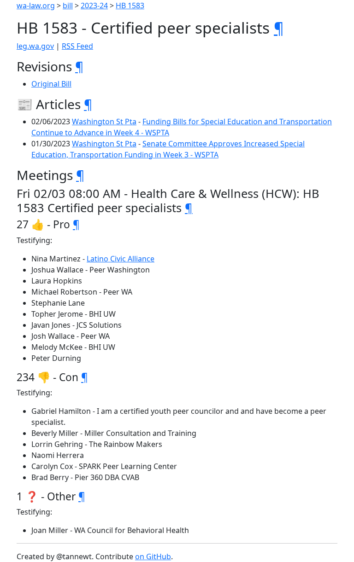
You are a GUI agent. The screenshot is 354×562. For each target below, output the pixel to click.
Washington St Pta (104, 121)
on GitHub (153, 556)
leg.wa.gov (35, 46)
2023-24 (94, 5)
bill (68, 5)
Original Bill (51, 84)
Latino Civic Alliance (120, 259)
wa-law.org (36, 5)
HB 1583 (130, 5)
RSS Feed (77, 46)
